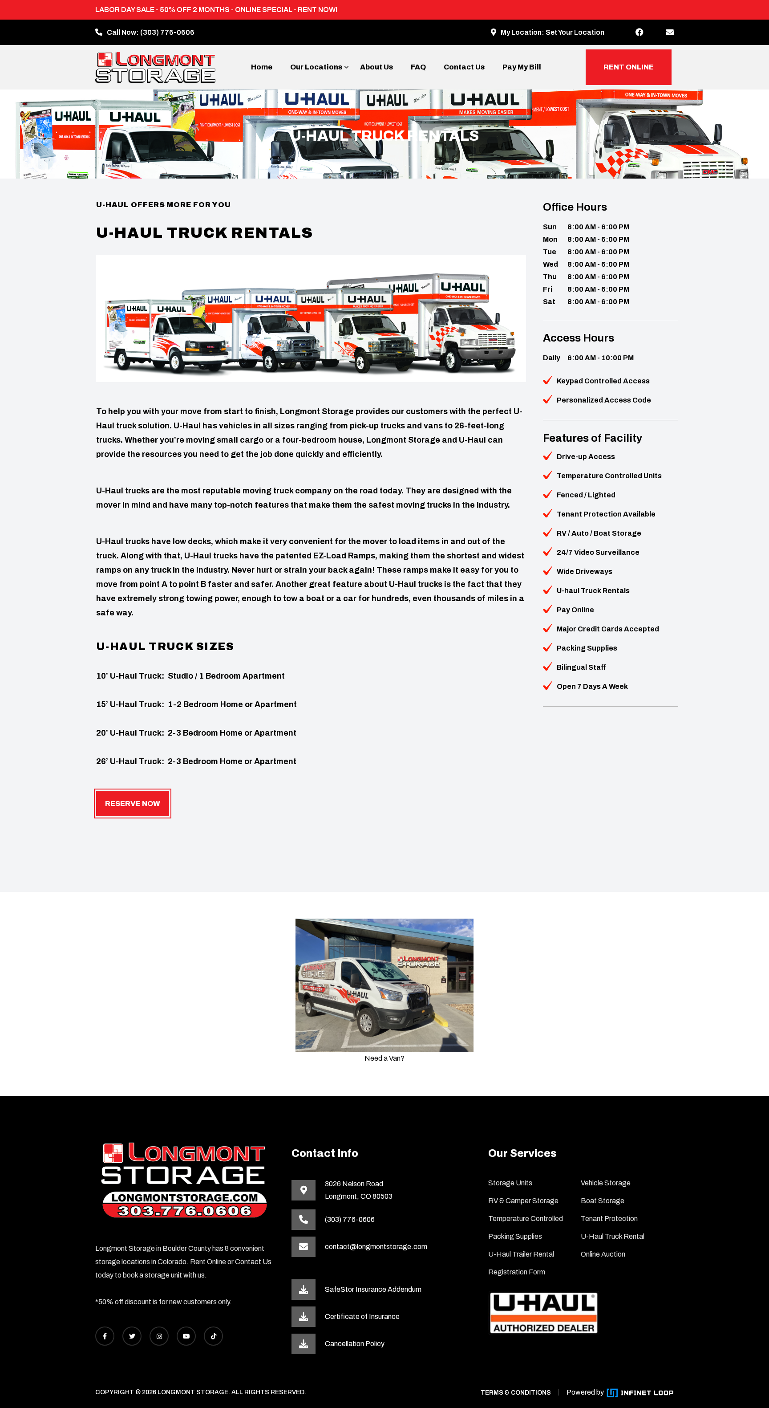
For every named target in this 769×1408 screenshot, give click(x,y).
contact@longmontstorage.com (376, 1246)
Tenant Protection (609, 1218)
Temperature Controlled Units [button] (609, 476)
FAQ (418, 67)
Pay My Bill (521, 67)
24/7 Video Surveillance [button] (598, 552)
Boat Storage (602, 1201)
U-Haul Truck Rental (612, 1236)
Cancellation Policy (354, 1343)
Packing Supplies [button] (587, 648)
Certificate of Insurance (362, 1316)
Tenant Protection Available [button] (606, 514)
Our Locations (316, 67)
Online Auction (603, 1254)
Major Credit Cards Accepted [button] (608, 629)
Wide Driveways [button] (584, 571)
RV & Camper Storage (523, 1201)
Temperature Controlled (525, 1218)
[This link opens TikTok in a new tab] (213, 1336)
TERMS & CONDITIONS (516, 1392)
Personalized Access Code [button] (604, 400)
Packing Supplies (515, 1236)
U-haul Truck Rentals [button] (593, 590)
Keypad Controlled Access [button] (603, 381)
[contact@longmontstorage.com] (670, 32)
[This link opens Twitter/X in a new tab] (132, 1336)
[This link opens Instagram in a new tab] (159, 1336)
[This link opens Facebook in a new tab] (639, 32)
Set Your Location (575, 32)
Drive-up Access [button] (586, 456)
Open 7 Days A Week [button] (592, 686)
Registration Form (516, 1272)
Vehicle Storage (606, 1183)
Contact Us (464, 67)
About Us (376, 67)
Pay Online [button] (575, 610)
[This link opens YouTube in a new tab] (186, 1336)
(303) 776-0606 (167, 32)
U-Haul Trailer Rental (521, 1254)
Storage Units (510, 1183)
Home (261, 67)
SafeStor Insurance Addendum (373, 1289)
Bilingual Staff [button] (581, 667)
